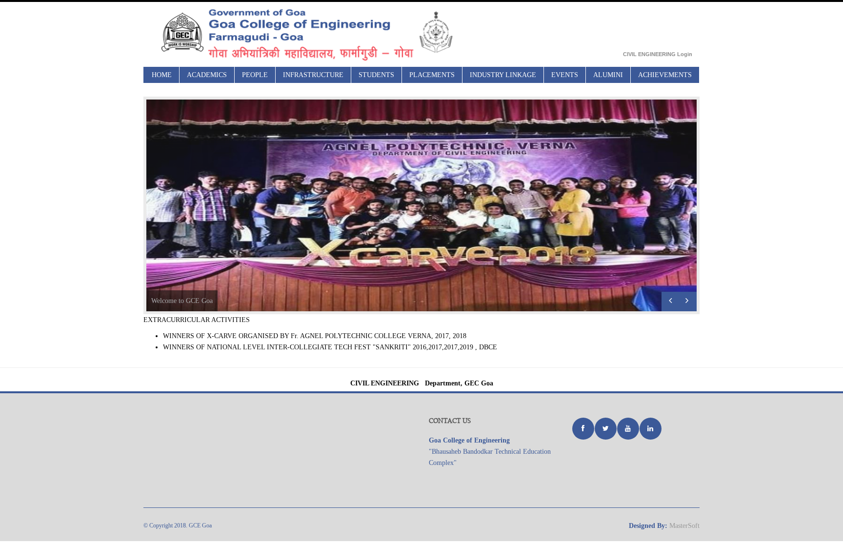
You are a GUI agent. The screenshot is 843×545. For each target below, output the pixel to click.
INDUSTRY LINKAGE (503, 75)
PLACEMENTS (432, 75)
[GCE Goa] (326, 34)
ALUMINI (608, 75)
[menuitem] (162, 75)
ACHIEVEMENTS (665, 75)
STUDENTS (376, 75)
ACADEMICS (207, 75)
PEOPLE (255, 75)
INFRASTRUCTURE (313, 75)
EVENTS (564, 75)
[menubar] (422, 75)
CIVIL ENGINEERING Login (657, 54)
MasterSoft (684, 525)
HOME (162, 75)
